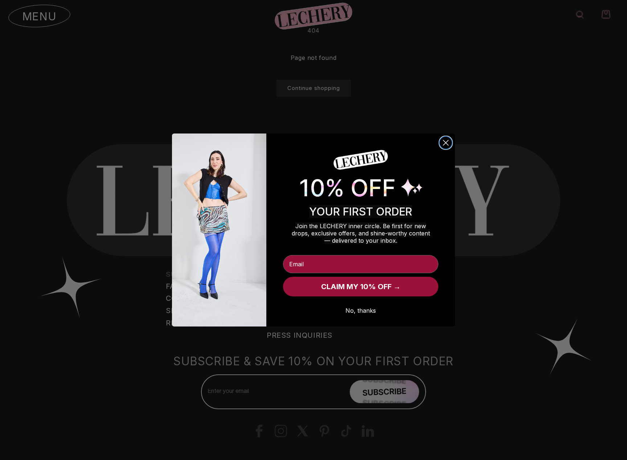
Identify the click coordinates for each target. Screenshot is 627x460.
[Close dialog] (445, 142)
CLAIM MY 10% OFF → (361, 286)
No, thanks (360, 310)
